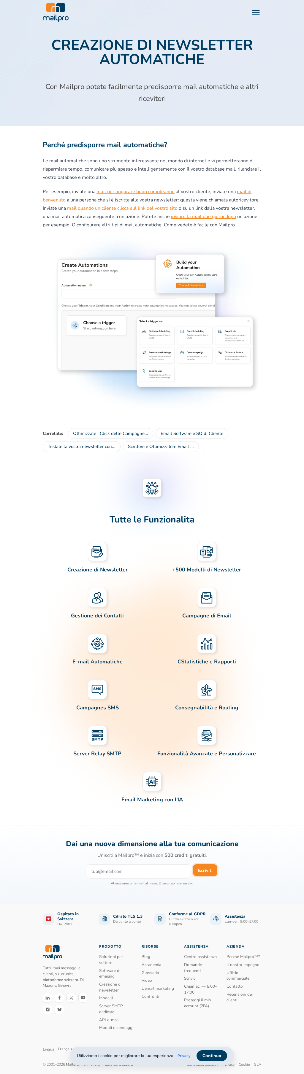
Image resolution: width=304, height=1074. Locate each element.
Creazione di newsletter (110, 987)
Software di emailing (109, 973)
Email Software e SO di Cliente (192, 433)
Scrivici (190, 978)
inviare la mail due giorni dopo (203, 216)
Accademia (151, 964)
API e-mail (109, 1020)
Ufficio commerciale (238, 975)
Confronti (150, 996)
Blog (146, 956)
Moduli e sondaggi (116, 1027)
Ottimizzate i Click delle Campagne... (110, 433)
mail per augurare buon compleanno (135, 191)
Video (147, 980)
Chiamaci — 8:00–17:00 (200, 989)
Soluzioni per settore (111, 959)
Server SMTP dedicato (111, 1009)
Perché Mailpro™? (243, 956)
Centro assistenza (200, 956)
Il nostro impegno (243, 964)
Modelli (106, 998)
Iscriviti (205, 870)
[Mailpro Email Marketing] (52, 952)
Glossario (150, 973)
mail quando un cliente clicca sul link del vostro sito (122, 208)
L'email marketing (158, 988)
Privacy (184, 1056)
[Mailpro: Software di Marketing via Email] (56, 12)
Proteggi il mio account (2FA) (197, 1003)
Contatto (235, 986)
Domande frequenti (193, 967)
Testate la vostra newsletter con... (81, 446)
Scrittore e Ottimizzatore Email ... (161, 446)
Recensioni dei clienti (240, 997)
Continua (211, 1055)
